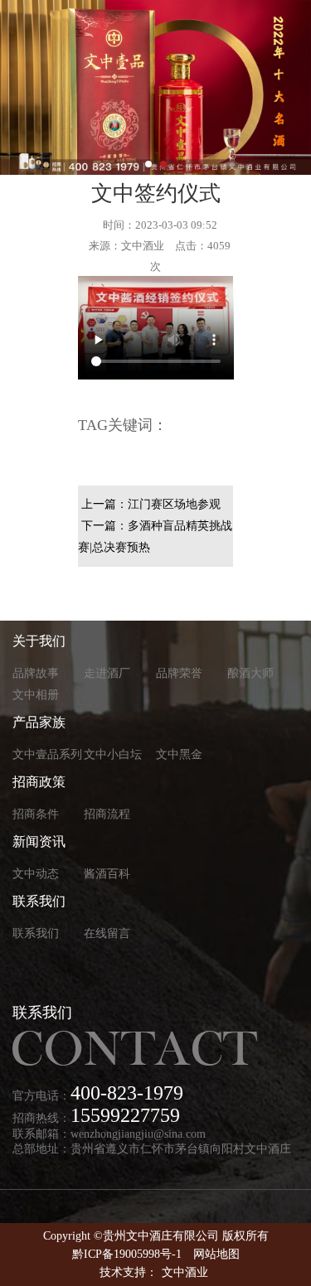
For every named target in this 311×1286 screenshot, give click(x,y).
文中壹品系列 (47, 754)
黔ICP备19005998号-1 (127, 1254)
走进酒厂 (107, 673)
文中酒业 (185, 1272)
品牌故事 (35, 673)
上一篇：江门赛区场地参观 (151, 504)
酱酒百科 (107, 874)
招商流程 (107, 814)
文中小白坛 (113, 754)
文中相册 (35, 695)
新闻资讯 (39, 841)
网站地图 (216, 1254)
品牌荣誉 (179, 673)
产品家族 (39, 722)
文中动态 (35, 874)
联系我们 (39, 901)
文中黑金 (179, 754)
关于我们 (39, 641)
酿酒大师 (250, 673)
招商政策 (39, 782)
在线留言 (107, 933)
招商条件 (35, 814)
